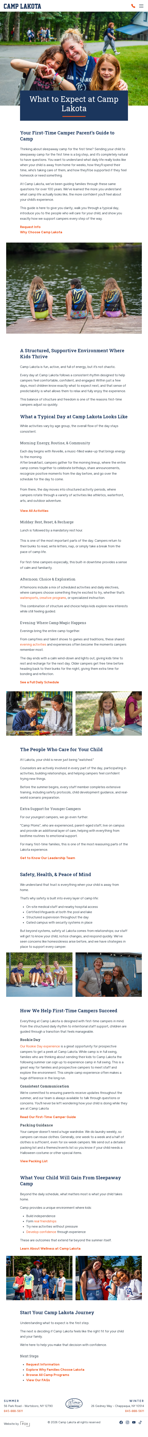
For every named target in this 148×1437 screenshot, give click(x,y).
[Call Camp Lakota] (134, 6)
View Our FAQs (38, 1380)
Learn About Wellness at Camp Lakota (50, 1248)
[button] (141, 6)
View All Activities (34, 511)
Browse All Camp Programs (47, 1375)
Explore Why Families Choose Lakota (55, 1370)
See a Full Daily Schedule (39, 682)
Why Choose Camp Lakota (41, 232)
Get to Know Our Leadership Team (47, 858)
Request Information (43, 1364)
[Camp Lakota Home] (22, 6)
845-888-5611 (13, 1411)
